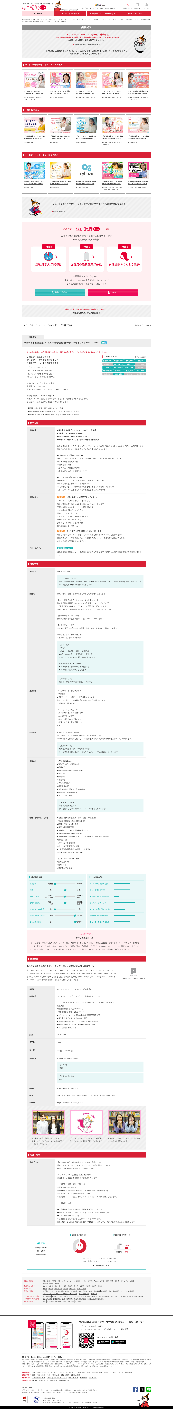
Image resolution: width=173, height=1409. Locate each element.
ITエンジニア (114, 1372)
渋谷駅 (51, 1289)
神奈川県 (57, 1286)
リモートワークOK (38, 1377)
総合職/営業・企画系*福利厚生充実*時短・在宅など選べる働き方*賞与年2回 (86, 183)
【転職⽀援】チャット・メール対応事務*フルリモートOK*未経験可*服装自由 (60, 183)
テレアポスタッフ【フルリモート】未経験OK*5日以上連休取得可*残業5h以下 (112, 92)
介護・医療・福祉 (126, 1372)
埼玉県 (64, 1286)
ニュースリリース (79, 1390)
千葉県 (70, 1286)
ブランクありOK (80, 1296)
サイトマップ (91, 8)
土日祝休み (122, 1296)
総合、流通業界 (84, 1294)
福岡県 (82, 1286)
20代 (44, 1301)
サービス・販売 (59, 1372)
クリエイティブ (71, 1372)
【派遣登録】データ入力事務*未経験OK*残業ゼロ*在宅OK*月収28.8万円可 (112, 137)
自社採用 (84, 1392)
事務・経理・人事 (84, 1372)
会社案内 (72, 1392)
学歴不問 (114, 1296)
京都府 (94, 1286)
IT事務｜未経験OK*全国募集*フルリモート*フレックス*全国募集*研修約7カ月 (138, 183)
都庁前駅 (72, 1289)
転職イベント (43, 1380)
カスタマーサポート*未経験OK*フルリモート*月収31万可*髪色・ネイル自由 (60, 92)
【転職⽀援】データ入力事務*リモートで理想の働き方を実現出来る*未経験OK (138, 137)
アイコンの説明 (140, 357)
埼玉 (48, 1375)
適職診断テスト (64, 1380)
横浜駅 (65, 1289)
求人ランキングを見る (70, 13)
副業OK (49, 1377)
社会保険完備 (47, 1299)
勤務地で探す (26, 1375)
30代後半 (78, 1301)
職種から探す (26, 1372)
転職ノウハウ (26, 1380)
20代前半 (58, 1301)
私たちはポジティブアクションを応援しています (83, 1402)
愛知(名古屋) (65, 1375)
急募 (63, 1299)
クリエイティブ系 (127, 1281)
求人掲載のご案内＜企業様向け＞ (107, 8)
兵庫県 (88, 1286)
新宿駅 (45, 1289)
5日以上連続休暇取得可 (96, 1299)
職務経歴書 (53, 1380)
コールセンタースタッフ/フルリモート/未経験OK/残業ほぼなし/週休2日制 (86, 92)
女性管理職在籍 (104, 1296)
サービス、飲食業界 (127, 1291)
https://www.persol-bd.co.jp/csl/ (70, 1103)
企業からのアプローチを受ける (102, 13)
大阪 (57, 1375)
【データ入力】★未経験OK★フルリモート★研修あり (86, 137)
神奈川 (39, 1375)
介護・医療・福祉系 (112, 1281)
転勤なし (55, 1296)
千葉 (53, 1375)
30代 (64, 1301)
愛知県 (76, 1286)
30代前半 (70, 1301)
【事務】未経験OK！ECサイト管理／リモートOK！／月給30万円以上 (60, 137)
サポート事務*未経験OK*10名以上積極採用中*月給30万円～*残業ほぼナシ (138, 92)
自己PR (34, 1380)
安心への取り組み (38, 1390)
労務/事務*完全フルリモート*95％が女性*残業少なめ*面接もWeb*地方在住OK (112, 183)
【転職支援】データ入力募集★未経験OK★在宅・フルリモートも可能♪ (34, 137)
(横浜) (43, 1375)
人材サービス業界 (71, 1291)
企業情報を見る (59, 211)
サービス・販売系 (86, 1281)
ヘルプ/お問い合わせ (91, 1390)
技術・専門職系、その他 (51, 1284)
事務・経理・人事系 (49, 1281)
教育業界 (94, 1294)
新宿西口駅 (58, 1289)
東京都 (45, 1286)
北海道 (100, 1286)
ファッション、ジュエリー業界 (53, 1294)
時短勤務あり (139, 1296)
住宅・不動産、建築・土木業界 (89, 1291)
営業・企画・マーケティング (42, 1372)
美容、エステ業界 (71, 1294)
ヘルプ (84, 8)
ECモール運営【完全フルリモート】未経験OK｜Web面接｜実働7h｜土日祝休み (34, 183)
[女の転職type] (26, 1392)
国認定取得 (93, 1377)
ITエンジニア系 (99, 1281)
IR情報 (78, 1392)
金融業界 (104, 1291)
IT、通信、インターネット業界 (53, 1291)
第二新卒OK (47, 1296)
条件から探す (26, 1377)
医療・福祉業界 (114, 1291)
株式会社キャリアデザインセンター (41, 1392)
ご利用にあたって (27, 1390)
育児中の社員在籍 (80, 1299)
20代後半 (50, 1301)
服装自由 (130, 1296)
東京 (33, 1375)
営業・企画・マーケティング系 (68, 1281)
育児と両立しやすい (66, 1296)
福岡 (72, 1375)
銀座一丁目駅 (81, 1289)
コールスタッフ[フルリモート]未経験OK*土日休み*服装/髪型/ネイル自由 (34, 92)
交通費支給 (57, 1299)
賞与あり (69, 1299)
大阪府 (51, 1286)
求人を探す (37, 13)
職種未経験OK (92, 1296)
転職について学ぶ (135, 13)
